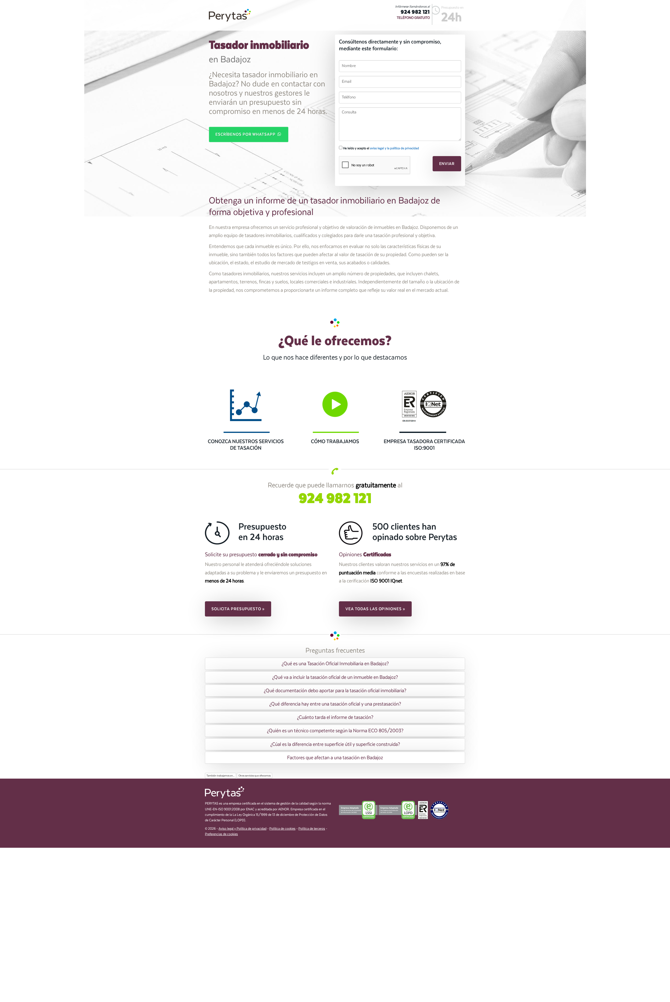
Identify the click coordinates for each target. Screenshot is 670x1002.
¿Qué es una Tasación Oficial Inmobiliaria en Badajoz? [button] (335, 664)
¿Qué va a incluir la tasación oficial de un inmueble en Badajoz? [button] (335, 677)
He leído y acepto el (380, 148)
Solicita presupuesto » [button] (238, 609)
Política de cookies (282, 829)
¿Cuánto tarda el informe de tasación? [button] (335, 717)
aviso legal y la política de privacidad (394, 148)
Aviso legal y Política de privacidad (242, 829)
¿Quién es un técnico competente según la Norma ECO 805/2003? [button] (335, 731)
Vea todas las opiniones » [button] (375, 609)
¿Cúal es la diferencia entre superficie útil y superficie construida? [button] (335, 744)
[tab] (335, 663)
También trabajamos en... (220, 775)
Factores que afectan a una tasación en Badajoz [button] (335, 758)
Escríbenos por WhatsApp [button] (246, 134)
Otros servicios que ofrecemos (254, 775)
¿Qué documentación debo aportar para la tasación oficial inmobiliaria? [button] (335, 690)
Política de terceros (311, 829)
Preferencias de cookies (221, 834)
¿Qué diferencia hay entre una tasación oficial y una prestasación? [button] (335, 704)
